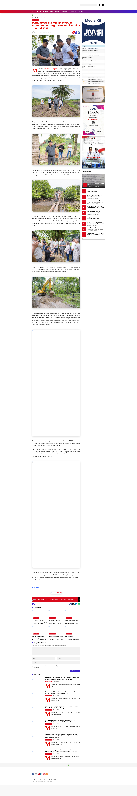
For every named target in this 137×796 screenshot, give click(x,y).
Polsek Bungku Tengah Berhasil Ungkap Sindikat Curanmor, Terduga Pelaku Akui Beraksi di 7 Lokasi (95, 196)
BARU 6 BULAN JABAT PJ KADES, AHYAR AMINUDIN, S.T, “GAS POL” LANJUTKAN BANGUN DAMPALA (39, 622)
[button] (96, 5)
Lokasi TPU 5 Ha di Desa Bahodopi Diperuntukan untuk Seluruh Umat (95, 223)
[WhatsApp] (79, 604)
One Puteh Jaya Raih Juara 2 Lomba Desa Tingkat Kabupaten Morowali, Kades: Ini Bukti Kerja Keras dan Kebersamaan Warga (56, 638)
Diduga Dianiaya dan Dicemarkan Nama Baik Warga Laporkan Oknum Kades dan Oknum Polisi (95, 217)
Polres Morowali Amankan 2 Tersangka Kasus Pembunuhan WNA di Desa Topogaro (95, 212)
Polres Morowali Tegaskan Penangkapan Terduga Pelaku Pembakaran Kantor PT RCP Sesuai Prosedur (96, 228)
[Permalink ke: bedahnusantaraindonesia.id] (33, 32)
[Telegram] (76, 604)
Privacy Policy (41, 779)
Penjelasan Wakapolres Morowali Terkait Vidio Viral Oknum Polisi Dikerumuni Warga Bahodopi (95, 201)
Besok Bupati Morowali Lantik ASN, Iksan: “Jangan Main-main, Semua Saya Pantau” (95, 234)
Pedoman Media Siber (53, 779)
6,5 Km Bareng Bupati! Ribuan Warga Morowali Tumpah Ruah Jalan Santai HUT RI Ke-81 (39, 638)
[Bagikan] (79, 32)
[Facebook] (70, 604)
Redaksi (34, 779)
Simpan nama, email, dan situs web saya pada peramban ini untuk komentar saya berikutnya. (54, 666)
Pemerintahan (35, 19)
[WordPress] (41, 774)
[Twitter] (73, 604)
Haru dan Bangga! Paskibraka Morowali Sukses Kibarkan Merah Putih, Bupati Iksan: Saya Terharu (72, 638)
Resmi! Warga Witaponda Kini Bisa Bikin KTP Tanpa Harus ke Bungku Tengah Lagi (71, 622)
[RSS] (46, 774)
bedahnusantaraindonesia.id (41, 32)
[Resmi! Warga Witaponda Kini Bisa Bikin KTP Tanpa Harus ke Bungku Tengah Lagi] (72, 614)
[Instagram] (44, 774)
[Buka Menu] (103, 5)
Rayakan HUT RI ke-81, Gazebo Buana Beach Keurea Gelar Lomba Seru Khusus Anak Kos (55, 622)
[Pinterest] (38, 774)
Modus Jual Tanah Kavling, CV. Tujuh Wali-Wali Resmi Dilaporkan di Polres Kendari (95, 207)
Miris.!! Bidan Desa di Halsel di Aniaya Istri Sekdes (94, 190)
